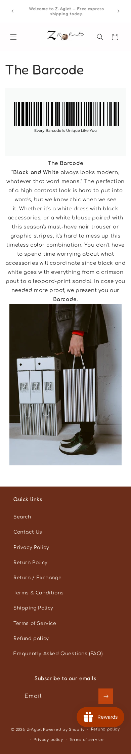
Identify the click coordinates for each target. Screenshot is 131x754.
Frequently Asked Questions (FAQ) (58, 653)
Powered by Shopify (64, 729)
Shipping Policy (33, 608)
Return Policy (30, 562)
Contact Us (27, 532)
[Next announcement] (118, 11)
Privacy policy (48, 740)
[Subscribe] (105, 696)
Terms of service (87, 740)
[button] (13, 37)
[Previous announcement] (12, 11)
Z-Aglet (35, 729)
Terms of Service (34, 623)
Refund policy (31, 638)
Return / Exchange (37, 577)
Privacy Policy (31, 547)
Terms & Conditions (38, 592)
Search (22, 516)
